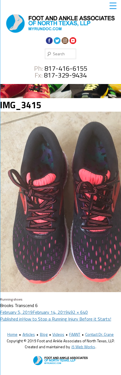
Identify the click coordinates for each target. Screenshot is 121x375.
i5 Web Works (83, 347)
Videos (58, 334)
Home (12, 334)
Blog (44, 334)
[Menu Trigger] (112, 5)
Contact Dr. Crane (99, 334)
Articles (29, 334)
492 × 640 (78, 312)
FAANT (74, 334)
